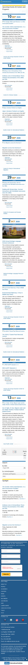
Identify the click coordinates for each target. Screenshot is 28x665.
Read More (21, 498)
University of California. (20, 658)
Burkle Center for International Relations (13, 130)
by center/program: (8, 471)
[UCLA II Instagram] (17, 620)
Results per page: (25, 453)
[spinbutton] (14, 468)
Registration (7, 45)
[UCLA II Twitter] (11, 620)
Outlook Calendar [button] (9, 49)
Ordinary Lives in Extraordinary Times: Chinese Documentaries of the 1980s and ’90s (13, 77)
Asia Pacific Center (8, 444)
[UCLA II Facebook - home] (5, 620)
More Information (8, 47)
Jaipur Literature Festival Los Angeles (13, 111)
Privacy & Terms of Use (18, 659)
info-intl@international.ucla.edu (11, 641)
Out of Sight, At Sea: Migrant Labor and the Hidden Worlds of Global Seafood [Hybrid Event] (13, 409)
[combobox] (13, 474)
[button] (24, 473)
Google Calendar (9, 51)
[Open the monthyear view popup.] (24, 468)
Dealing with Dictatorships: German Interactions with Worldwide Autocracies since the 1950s (13, 191)
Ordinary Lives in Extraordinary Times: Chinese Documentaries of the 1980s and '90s (13, 506)
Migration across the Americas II (11, 148)
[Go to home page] (6, 1)
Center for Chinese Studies (10, 95)
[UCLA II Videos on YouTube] (23, 620)
